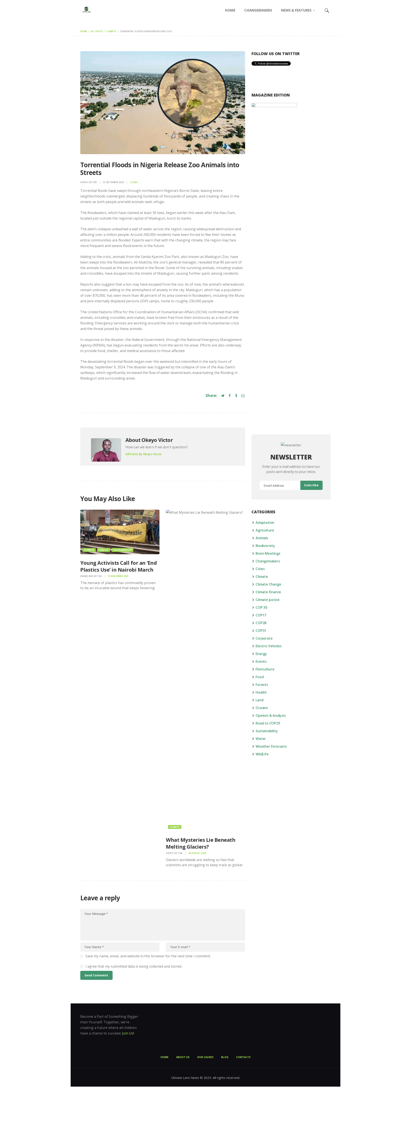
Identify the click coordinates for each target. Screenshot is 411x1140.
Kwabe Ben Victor (91, 576)
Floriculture (265, 669)
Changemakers (268, 561)
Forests (262, 684)
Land (259, 700)
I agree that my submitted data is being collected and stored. (133, 966)
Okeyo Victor (88, 182)
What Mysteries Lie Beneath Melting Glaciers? (200, 843)
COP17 (261, 615)
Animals (262, 538)
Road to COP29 (268, 723)
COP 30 (261, 607)
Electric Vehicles (269, 646)
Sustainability (122, 549)
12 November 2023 (118, 576)
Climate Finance (268, 592)
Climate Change (268, 584)
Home (83, 31)
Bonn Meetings (268, 553)
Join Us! (128, 1033)
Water (261, 738)
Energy (261, 653)
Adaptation (265, 522)
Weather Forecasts (271, 746)
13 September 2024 (113, 182)
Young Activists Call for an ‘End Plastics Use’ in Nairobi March (118, 566)
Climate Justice (268, 599)
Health (103, 549)
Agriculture (265, 530)
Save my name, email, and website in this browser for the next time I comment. (148, 956)
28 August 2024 (197, 853)
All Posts (97, 31)
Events (261, 661)
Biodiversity (265, 545)
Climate (111, 31)
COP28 (261, 622)
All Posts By (143, 454)
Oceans (262, 707)
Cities (260, 568)
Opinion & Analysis (271, 715)
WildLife (262, 754)
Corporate (264, 638)
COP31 (261, 630)
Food (260, 677)
